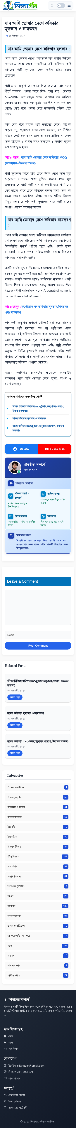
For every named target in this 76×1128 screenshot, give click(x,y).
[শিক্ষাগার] (20, 5)
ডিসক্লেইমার (14, 1101)
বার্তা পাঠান (14, 1078)
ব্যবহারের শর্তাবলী (17, 1108)
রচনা (10, 1042)
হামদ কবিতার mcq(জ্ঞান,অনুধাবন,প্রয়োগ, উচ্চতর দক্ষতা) (38, 428)
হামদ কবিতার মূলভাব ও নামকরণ (29, 418)
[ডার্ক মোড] (61, 5)
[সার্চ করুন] (52, 5)
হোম (10, 1036)
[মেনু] (69, 5)
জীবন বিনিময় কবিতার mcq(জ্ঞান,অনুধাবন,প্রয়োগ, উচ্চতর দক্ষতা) (38, 408)
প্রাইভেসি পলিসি (16, 1095)
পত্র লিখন (13, 1049)
